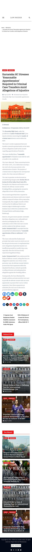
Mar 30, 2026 (8, 391)
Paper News (14, 542)
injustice (25, 94)
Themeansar (22, 542)
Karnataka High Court (9, 97)
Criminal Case (18, 94)
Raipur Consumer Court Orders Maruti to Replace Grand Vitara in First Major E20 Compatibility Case (16, 359)
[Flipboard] (8, 298)
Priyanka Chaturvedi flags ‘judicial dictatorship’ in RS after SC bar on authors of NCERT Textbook (16, 417)
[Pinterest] (20, 294)
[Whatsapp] (16, 294)
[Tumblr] (24, 294)
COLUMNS (6, 463)
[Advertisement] (16, 49)
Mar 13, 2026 (8, 420)
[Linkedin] (12, 294)
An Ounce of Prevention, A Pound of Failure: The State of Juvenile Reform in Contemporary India (15, 480)
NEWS (4, 70)
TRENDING (11, 70)
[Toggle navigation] (3, 18)
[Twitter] (8, 294)
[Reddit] (4, 298)
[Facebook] (4, 294)
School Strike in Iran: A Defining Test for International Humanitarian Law (16, 387)
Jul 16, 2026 (8, 362)
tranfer (5, 99)
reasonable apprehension (22, 97)
